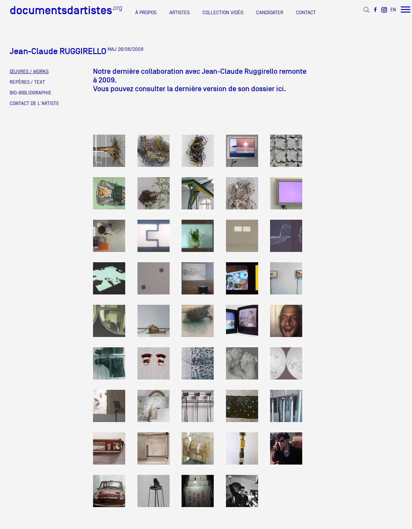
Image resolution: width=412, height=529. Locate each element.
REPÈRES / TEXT (27, 82)
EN (393, 9)
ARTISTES (179, 12)
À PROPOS (145, 12)
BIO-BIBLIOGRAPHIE (31, 93)
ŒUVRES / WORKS (29, 71)
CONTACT (306, 12)
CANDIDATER (269, 12)
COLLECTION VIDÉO (222, 12)
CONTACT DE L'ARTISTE (34, 103)
